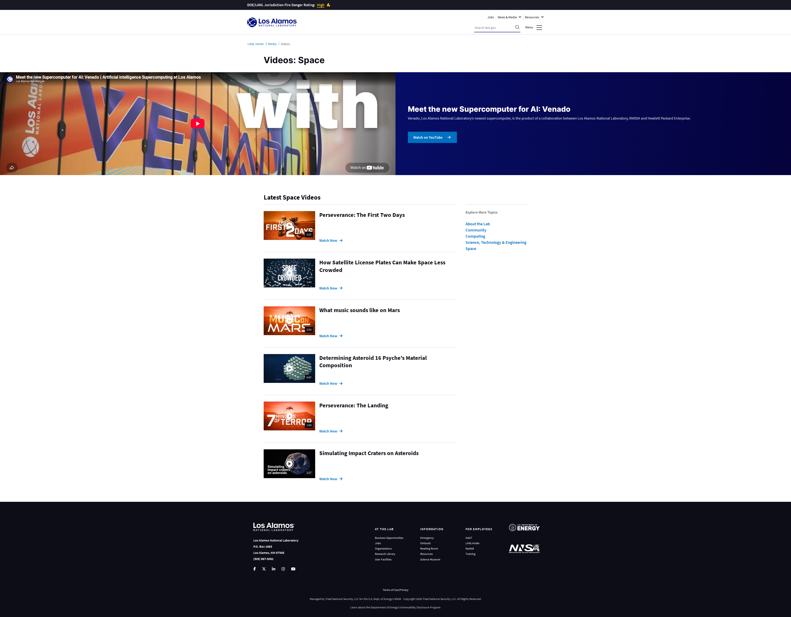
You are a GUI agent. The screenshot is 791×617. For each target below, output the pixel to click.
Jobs (490, 17)
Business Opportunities (389, 538)
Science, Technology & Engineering (496, 242)
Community (476, 229)
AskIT (469, 538)
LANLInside (472, 543)
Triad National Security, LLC (342, 599)
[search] (517, 27)
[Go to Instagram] (283, 569)
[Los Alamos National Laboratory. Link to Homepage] (272, 22)
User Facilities (383, 559)
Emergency (427, 538)
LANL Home (256, 44)
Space (471, 248)
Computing (475, 236)
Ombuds (425, 543)
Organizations (383, 548)
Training (470, 554)
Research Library (385, 554)
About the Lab (478, 223)
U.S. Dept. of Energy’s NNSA (384, 599)
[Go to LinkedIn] (273, 569)
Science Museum (430, 559)
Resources (426, 554)
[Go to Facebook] (254, 569)
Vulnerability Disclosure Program (420, 607)
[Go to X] (264, 569)
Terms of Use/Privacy (395, 590)
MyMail (470, 548)
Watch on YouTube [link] (427, 137)
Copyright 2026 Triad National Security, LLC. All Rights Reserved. (442, 599)
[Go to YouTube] (293, 569)
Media (272, 44)
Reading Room (429, 548)
